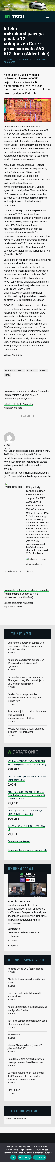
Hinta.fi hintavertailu (16, 1118)
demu (7, 444)
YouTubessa (14, 912)
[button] (48, 16)
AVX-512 (43, 371)
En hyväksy (24, 1157)
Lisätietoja (40, 1157)
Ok (13, 1157)
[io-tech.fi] (15, 16)
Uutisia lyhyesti (19, 633)
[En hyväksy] (51, 1152)
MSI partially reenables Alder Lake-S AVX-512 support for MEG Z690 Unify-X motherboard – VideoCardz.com (35, 498)
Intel (7, 375)
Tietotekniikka (39, 59)
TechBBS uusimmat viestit (27, 959)
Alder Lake (32, 371)
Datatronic (24, 752)
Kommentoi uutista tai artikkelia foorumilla (26, 391)
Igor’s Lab (16, 354)
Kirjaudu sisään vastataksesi (18, 571)
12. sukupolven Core (14, 371)
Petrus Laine (22, 59)
